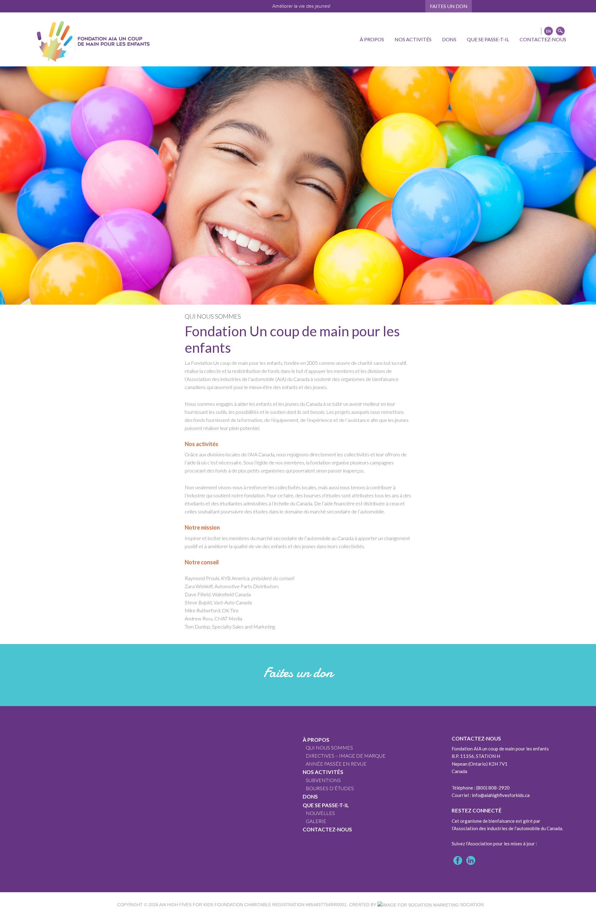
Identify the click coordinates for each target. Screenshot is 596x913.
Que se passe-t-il (326, 805)
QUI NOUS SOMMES (329, 747)
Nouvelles (320, 813)
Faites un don (448, 6)
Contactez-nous (327, 829)
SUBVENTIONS (323, 780)
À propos (316, 739)
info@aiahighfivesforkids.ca (501, 795)
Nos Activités (323, 772)
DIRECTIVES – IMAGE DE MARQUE (346, 756)
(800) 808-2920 (493, 787)
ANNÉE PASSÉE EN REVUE (336, 764)
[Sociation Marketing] (418, 904)
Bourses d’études (330, 788)
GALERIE (316, 821)
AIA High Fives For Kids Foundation (201, 904)
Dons (310, 796)
